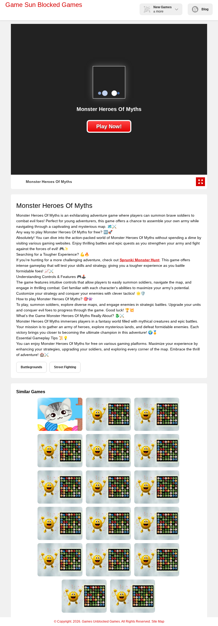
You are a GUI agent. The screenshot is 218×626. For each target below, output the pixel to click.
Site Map (158, 621)
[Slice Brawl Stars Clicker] (156, 451)
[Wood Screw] (107, 487)
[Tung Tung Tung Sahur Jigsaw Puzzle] (156, 523)
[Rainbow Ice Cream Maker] (59, 560)
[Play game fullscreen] (200, 181)
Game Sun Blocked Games (43, 4)
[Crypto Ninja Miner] (156, 560)
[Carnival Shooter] (107, 523)
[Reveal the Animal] (132, 596)
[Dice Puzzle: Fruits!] (107, 414)
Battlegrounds (31, 367)
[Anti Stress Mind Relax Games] (156, 414)
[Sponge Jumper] (59, 487)
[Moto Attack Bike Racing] (59, 451)
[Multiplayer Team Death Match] (59, 414)
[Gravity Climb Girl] (59, 523)
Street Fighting (65, 367)
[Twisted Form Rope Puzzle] (107, 451)
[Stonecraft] (156, 487)
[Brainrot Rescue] (83, 596)
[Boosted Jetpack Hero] (107, 560)
